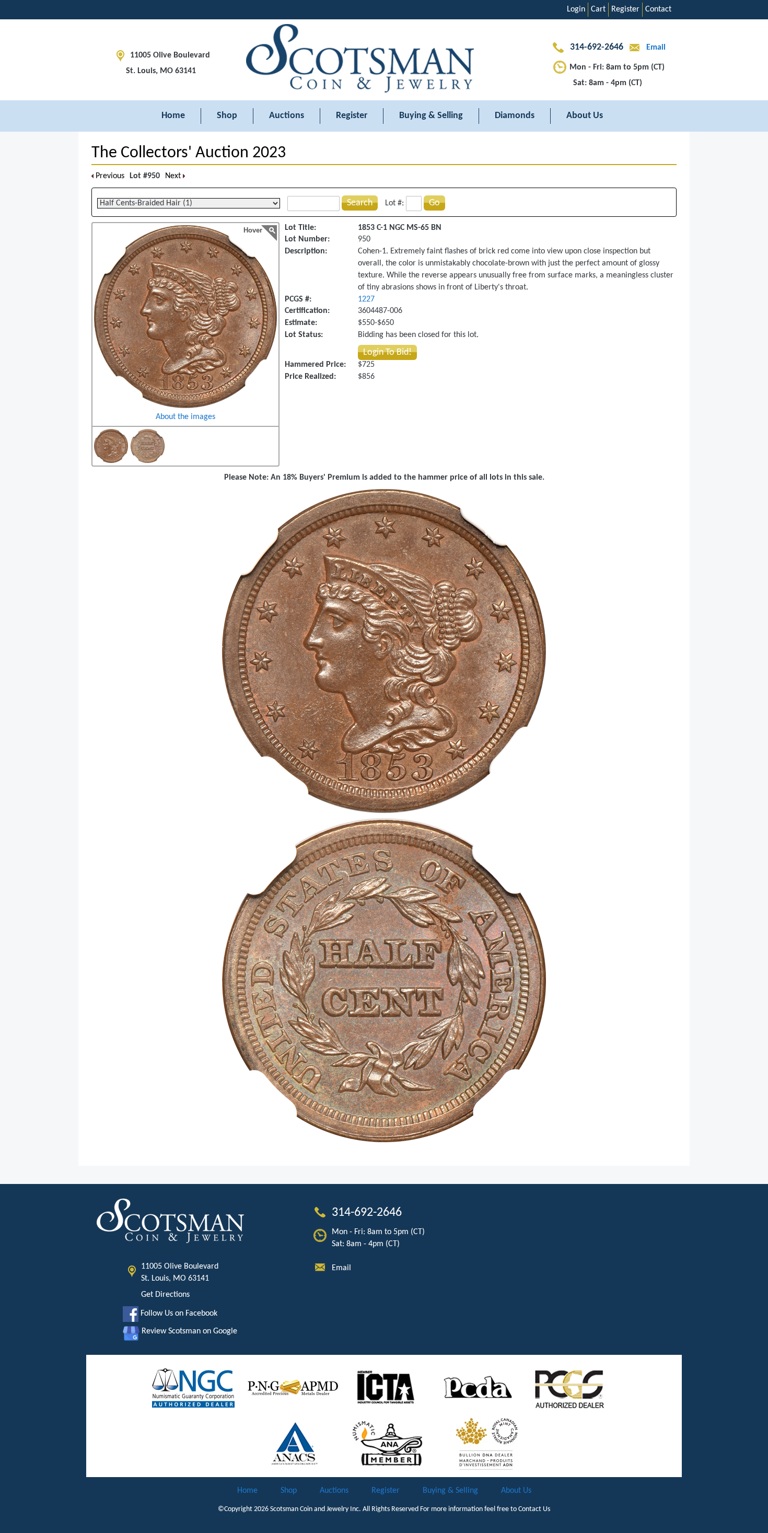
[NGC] (193, 1388)
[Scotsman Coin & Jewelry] (384, 59)
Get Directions (165, 1295)
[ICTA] (386, 1388)
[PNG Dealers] (293, 1388)
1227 (366, 299)
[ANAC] (295, 1443)
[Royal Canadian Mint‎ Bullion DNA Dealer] (487, 1443)
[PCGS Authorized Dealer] (571, 1388)
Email (655, 47)
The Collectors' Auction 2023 (188, 153)
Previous (109, 176)
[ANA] (387, 1443)
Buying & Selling (431, 116)
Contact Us (534, 1509)
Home (173, 116)
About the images (185, 417)
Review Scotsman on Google (188, 1331)
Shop (227, 116)
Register (625, 9)
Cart (598, 9)
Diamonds (514, 116)
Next (174, 176)
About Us (584, 116)
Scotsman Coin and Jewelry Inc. (315, 1509)
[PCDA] (478, 1388)
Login (576, 9)
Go (434, 203)
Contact (658, 9)
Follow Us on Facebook (177, 1313)
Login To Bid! (387, 352)
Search (360, 203)
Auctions (286, 116)
